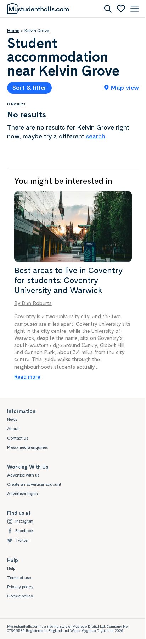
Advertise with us (23, 475)
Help (11, 568)
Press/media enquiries (27, 447)
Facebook (24, 530)
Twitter (22, 540)
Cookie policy (20, 596)
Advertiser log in (22, 493)
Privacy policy (20, 586)
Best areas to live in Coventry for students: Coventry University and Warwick (68, 280)
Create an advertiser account (34, 484)
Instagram (24, 521)
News (12, 419)
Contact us (17, 438)
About (13, 428)
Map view (125, 87)
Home (13, 30)
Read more (27, 377)
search (95, 136)
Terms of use (19, 577)
